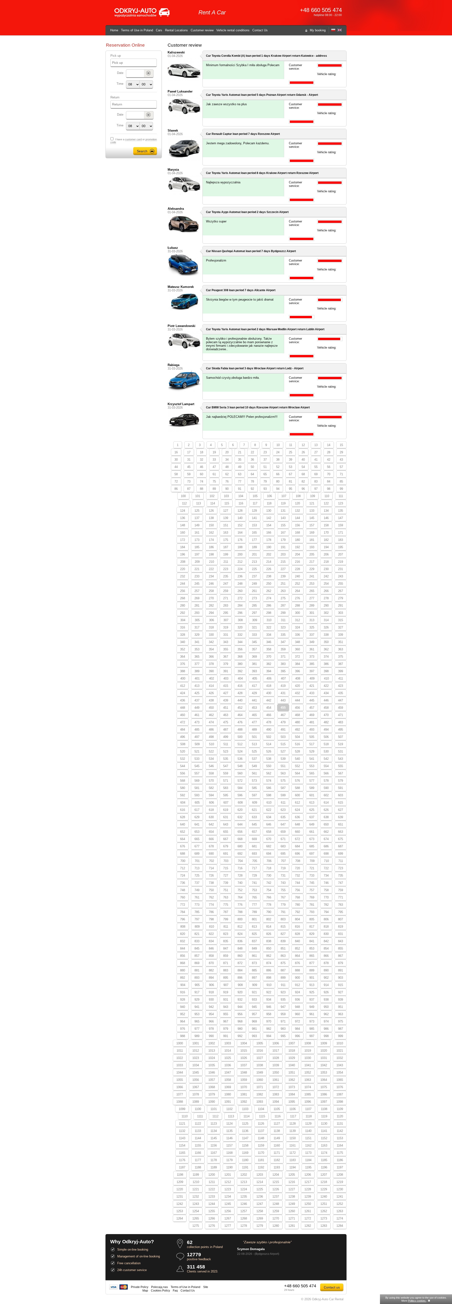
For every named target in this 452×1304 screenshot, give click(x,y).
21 (239, 452)
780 (297, 904)
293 (196, 613)
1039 (275, 1065)
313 (311, 620)
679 (225, 846)
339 (340, 634)
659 (283, 831)
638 (326, 817)
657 (254, 831)
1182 (277, 1160)
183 (340, 540)
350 (326, 642)
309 (254, 620)
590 (326, 788)
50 (252, 467)
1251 (323, 1204)
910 (268, 985)
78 (252, 481)
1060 (259, 1080)
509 (197, 744)
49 (239, 467)
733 (311, 875)
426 (211, 693)
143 (283, 518)
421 (311, 686)
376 (182, 664)
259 (225, 591)
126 (211, 510)
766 (268, 897)
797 (196, 919)
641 (196, 824)
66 (277, 474)
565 (311, 773)
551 (283, 766)
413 (196, 686)
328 (182, 634)
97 (316, 489)
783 (340, 904)
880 (182, 970)
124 (182, 510)
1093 (259, 1101)
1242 (179, 1204)
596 (240, 795)
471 (340, 715)
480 (297, 722)
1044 (179, 1072)
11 (290, 445)
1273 (323, 1218)
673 (311, 839)
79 (265, 481)
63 (239, 474)
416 (240, 686)
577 (311, 780)
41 (316, 459)
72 (176, 481)
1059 (243, 1080)
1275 (195, 1226)
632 (240, 817)
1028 (275, 1058)
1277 (227, 1226)
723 (340, 868)
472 (182, 722)
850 (268, 948)
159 (340, 525)
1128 (292, 1123)
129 (254, 510)
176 (240, 540)
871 (225, 963)
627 (340, 810)
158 (326, 525)
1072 (275, 1087)
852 (297, 948)
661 (311, 831)
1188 (198, 1167)
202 (268, 554)
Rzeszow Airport (269, 134)
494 (326, 729)
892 (182, 977)
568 (182, 780)
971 (283, 1021)
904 (182, 985)
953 (196, 1014)
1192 (261, 1167)
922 (268, 992)
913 (311, 985)
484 (182, 729)
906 (211, 985)
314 (326, 620)
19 (214, 452)
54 (303, 467)
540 (297, 759)
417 (254, 686)
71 (341, 474)
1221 (195, 1189)
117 (255, 503)
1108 (324, 1109)
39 (290, 459)
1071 (259, 1087)
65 (265, 474)
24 (277, 452)
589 (311, 788)
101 (197, 496)
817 (311, 926)
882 (211, 970)
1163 (324, 1145)
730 (268, 875)
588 (297, 788)
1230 (339, 1189)
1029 (291, 1058)
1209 (180, 1182)
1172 (292, 1153)
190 (268, 547)
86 (176, 489)
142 (268, 518)
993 (254, 1036)
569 (196, 780)
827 (283, 934)
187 (225, 547)
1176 (182, 1160)
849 (254, 948)
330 (211, 634)
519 (340, 744)
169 (311, 532)
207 (340, 554)
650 (326, 824)
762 (211, 897)
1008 (307, 1043)
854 (326, 948)
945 (254, 1007)
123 (340, 503)
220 (182, 569)
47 (214, 467)
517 (311, 744)
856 (182, 956)
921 (254, 992)
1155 (198, 1145)
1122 (198, 1123)
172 (182, 540)
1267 (227, 1218)
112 (184, 503)
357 (254, 649)
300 (297, 613)
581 (196, 788)
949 (311, 1007)
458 (326, 707)
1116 (277, 1116)
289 (311, 605)
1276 (211, 1226)
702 (211, 861)
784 (182, 912)
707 (283, 861)
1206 (307, 1174)
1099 (182, 1109)
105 (255, 496)
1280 (275, 1226)
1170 (261, 1153)
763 (225, 897)
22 (252, 452)
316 (182, 627)
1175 (340, 1153)
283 (225, 605)
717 (254, 868)
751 (225, 890)
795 (340, 912)
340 (182, 642)
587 (283, 788)
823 (225, 934)
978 (211, 1028)
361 (311, 649)
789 (254, 912)
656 (240, 831)
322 (268, 627)
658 (268, 831)
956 (240, 1014)
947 (283, 1007)
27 (316, 452)
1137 (261, 1131)
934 (268, 999)
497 (196, 737)
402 (211, 678)
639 (340, 817)
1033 (179, 1065)
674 (326, 839)
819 (340, 926)
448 (182, 707)
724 (182, 875)
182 (326, 540)
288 (297, 605)
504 (297, 737)
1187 (182, 1167)
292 (182, 613)
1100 (198, 1109)
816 (297, 926)
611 (283, 802)
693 (254, 853)
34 (227, 459)
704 (240, 861)
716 (240, 868)
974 (326, 1021)
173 (196, 540)
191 (283, 547)
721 (311, 868)
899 (283, 977)
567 (340, 773)
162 (211, 532)
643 (225, 824)
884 (240, 970)
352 (182, 649)
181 (311, 540)
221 (196, 569)
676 (182, 846)
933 (254, 999)
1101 (213, 1109)
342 (211, 642)
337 (311, 634)
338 (326, 634)
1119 (324, 1116)
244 (182, 583)
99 (341, 489)
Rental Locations (176, 30)
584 (240, 788)
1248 (275, 1204)
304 (182, 620)
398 (326, 671)
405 (254, 678)
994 (268, 1036)
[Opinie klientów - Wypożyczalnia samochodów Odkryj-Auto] (333, 30)
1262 (323, 1211)
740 (240, 883)
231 (340, 569)
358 (268, 649)
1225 (259, 1189)
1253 (179, 1211)
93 (265, 489)
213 (254, 561)
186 (211, 547)
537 (254, 759)
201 (254, 554)
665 (196, 839)
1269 (259, 1218)
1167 (213, 1153)
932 (240, 999)
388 (182, 671)
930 (211, 999)
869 (196, 963)
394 (268, 671)
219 (340, 561)
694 (268, 853)
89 (214, 489)
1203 (259, 1174)
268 (182, 598)
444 (297, 700)
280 (182, 605)
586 (268, 788)
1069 (227, 1087)
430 (268, 693)
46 (201, 467)
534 (211, 759)
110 (326, 496)
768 (297, 897)
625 (311, 810)
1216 (291, 1182)
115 (226, 503)
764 (240, 897)
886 (268, 970)
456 (297, 707)
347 (283, 642)
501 (254, 737)
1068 (211, 1087)
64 (252, 474)
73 (188, 481)
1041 (307, 1065)
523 (225, 751)
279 (340, 598)
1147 (245, 1138)
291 (340, 605)
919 (225, 992)
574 (268, 780)
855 (340, 948)
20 (227, 452)
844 (182, 948)
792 (297, 912)
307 (225, 620)
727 (225, 875)
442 (268, 700)
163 (225, 532)
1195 (308, 1167)
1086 (323, 1094)
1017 (275, 1050)
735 (340, 875)
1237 (275, 1196)
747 (340, 883)
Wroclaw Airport (265, 368)
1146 (229, 1138)
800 (240, 919)
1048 (243, 1072)
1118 (309, 1116)
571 (225, 780)
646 (268, 824)
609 (254, 802)
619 (225, 810)
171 (340, 532)
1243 (195, 1204)
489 (254, 729)
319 (225, 627)
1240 (323, 1196)
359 (283, 649)
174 (211, 540)
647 (283, 824)
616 (182, 810)
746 (326, 883)
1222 (211, 1189)
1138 (277, 1131)
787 (225, 912)
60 (201, 474)
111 (341, 496)
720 (297, 868)
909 (254, 985)
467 (283, 715)
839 (283, 941)
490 (268, 729)
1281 (291, 1226)
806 (326, 919)
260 (240, 591)
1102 (229, 1109)
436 (182, 700)
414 (211, 686)
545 (196, 766)
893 (196, 977)
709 (312, 861)
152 (240, 525)
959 (283, 1014)
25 (290, 452)
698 (326, 853)
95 (290, 489)
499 (225, 737)
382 (268, 664)
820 (182, 934)
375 (340, 656)
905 (197, 985)
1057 (211, 1080)
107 (283, 496)
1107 (308, 1109)
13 (316, 445)
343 (225, 642)
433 (311, 693)
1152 (324, 1138)
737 (196, 883)
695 (283, 853)
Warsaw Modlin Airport (281, 329)
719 (283, 868)
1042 (323, 1065)
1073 (291, 1087)
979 (225, 1028)
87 (188, 489)
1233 (211, 1196)
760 (182, 897)
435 (340, 693)
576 (297, 780)
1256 (227, 1211)
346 (268, 642)
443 (283, 700)
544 (182, 766)
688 (182, 853)
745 (311, 883)
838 (268, 941)
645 (254, 824)
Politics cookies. (417, 1300)
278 (326, 598)
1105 (277, 1109)
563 (283, 773)
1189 (213, 1167)
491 (283, 729)
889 (311, 970)
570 (211, 780)
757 (311, 890)
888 (297, 970)
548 (240, 766)
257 (196, 591)
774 (211, 904)
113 (198, 503)
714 (211, 868)
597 (254, 795)
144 (297, 518)
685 (311, 846)
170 (326, 532)
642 (211, 824)
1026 (243, 1058)
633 (254, 817)
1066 (179, 1087)
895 (225, 977)
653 (196, 831)
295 (225, 613)
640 (182, 824)
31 (188, 459)
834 (211, 941)
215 (283, 561)
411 (340, 678)
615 (340, 802)
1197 (340, 1167)
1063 (307, 1080)
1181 (261, 1160)
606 (211, 802)
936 (297, 999)
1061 (275, 1080)
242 (326, 576)
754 (268, 890)
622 (268, 810)
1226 (275, 1189)
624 (297, 810)
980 (240, 1028)
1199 (196, 1174)
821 (196, 934)
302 (326, 613)
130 (268, 510)
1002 (211, 1043)
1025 (227, 1058)
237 (254, 576)
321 (254, 627)
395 (283, 671)
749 (196, 890)
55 (316, 467)
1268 (243, 1218)
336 (297, 634)
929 (196, 999)
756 (297, 890)
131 (283, 510)
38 (277, 459)
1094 (275, 1101)
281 (196, 605)
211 (225, 561)
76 (227, 481)
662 (326, 831)
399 (340, 671)
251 (283, 583)
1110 (185, 1116)
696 (297, 853)
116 (240, 503)
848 (240, 948)
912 (297, 985)
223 (225, 569)
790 (268, 912)
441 (254, 700)
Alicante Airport (264, 290)
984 (297, 1028)
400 (182, 678)
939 (340, 999)
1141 (324, 1131)
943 (225, 1007)
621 (254, 810)
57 (341, 467)
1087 (339, 1094)
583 (225, 788)
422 (326, 686)
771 (340, 897)
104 (240, 496)
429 (254, 693)
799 (225, 919)
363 (340, 649)
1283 (323, 1226)
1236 (259, 1196)
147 (340, 518)
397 (311, 671)
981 (254, 1028)
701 (197, 861)
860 (240, 956)
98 (328, 489)
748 (182, 890)
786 (211, 912)
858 (211, 956)
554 (326, 766)
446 (326, 700)
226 (268, 569)
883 (225, 970)
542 (326, 759)
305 (197, 620)
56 (328, 467)
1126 (261, 1123)
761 (196, 897)
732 (297, 875)
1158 (245, 1145)
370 (268, 656)
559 (225, 773)
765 (254, 897)
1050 (275, 1072)
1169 (245, 1153)
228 (297, 569)
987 (340, 1028)
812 (240, 926)
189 (254, 547)
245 (196, 583)
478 (268, 722)
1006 (275, 1043)
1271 (291, 1218)
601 (311, 795)
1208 (339, 1174)
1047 (227, 1072)
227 (283, 569)
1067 (195, 1087)
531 (340, 751)
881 (196, 970)
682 (268, 846)
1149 (277, 1138)
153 (254, 525)
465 (254, 715)
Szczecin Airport (277, 212)
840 (297, 941)
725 (196, 875)
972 (297, 1021)
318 (211, 627)
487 (225, 729)
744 (297, 883)
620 (240, 810)
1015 (243, 1050)
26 (303, 452)
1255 (211, 1211)
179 (283, 540)
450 (211, 707)
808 (182, 926)
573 (254, 780)
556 (182, 773)
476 (240, 722)
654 (211, 831)
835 (225, 941)
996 (297, 1036)
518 (326, 744)
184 (182, 547)
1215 (275, 1182)
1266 (211, 1218)
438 (211, 700)
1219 (339, 1182)
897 (254, 977)
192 (297, 547)
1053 (323, 1072)
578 (326, 780)
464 (240, 715)
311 (283, 620)
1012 (195, 1050)
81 (290, 481)
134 (326, 510)
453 (254, 707)
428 (240, 693)
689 (196, 853)
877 (311, 963)
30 (176, 459)
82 (303, 481)
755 (283, 890)
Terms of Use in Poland (137, 30)
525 (254, 751)
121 (311, 503)
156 (297, 525)
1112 (215, 1116)
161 (196, 532)
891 (340, 970)
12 (303, 445)
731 (283, 875)
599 (283, 795)
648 (297, 824)
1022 (179, 1058)
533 (196, 759)
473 (196, 722)
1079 (211, 1094)
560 (240, 773)
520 (182, 751)
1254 (195, 1211)
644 (240, 824)
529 (311, 751)
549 (254, 766)
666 (211, 839)
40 (303, 459)
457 (311, 707)
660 (297, 831)
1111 (200, 1116)
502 (268, 737)
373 (311, 656)
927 (340, 992)
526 (268, 751)
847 (225, 948)
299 (283, 613)
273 (254, 598)
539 (283, 759)
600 (297, 795)
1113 (231, 1116)
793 (311, 912)
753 (254, 890)
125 (196, 510)
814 (268, 926)
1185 (324, 1160)
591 (340, 788)
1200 (211, 1174)
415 (225, 686)
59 (188, 474)
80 (277, 481)
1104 (261, 1109)
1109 (340, 1109)
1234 (227, 1196)
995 (283, 1036)
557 (196, 773)
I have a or (133, 141)
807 (340, 919)
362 (326, 649)
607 (225, 802)
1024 (211, 1058)
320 (240, 627)
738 (211, 883)
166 (268, 532)
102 (212, 496)
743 (283, 883)
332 (240, 634)
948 (297, 1007)
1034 (195, 1065)
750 (211, 890)
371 (283, 656)
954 (211, 1014)
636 (297, 817)
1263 (339, 1211)
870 (211, 963)
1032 (339, 1058)
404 (240, 678)
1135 (229, 1131)
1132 (182, 1131)
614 (326, 802)
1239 (307, 1196)
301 (311, 613)
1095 (291, 1101)
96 (303, 489)
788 (240, 912)
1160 (277, 1145)
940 (182, 1007)
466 (268, 715)
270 (211, 598)
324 (297, 627)
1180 (245, 1160)
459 (340, 707)
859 (225, 956)
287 (283, 605)
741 (254, 883)
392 (240, 671)
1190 (229, 1167)
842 (326, 941)
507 (340, 737)
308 (240, 620)
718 (268, 868)
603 (340, 795)
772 (182, 904)
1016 (259, 1050)
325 (311, 627)
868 (182, 963)
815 (283, 926)
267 (340, 591)
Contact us (332, 1287)
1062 (291, 1080)
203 (283, 554)
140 (240, 518)
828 (297, 934)
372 (297, 656)
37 (265, 459)
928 (182, 999)
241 (311, 576)
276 (297, 598)
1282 (307, 1226)
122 (326, 503)
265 (311, 591)
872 (240, 963)
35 (239, 459)
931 (225, 999)
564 (297, 773)
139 (225, 518)
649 (311, 824)
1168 (229, 1153)
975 (340, 1021)
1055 (179, 1080)
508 (182, 744)
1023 (195, 1058)
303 (340, 613)
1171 (277, 1153)
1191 (245, 1167)
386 (326, 664)
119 (283, 503)
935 (283, 999)
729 (254, 875)
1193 (277, 1167)
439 (225, 700)
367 (225, 656)
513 (254, 744)
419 (283, 686)
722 (326, 868)
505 (311, 737)
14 (328, 445)
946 (268, 1007)
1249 (291, 1204)
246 (211, 583)
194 (326, 547)
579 (340, 780)
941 (196, 1007)
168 (297, 532)
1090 (211, 1101)
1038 (259, 1065)
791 (283, 912)
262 (268, 591)
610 (268, 802)
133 (311, 510)
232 (182, 576)
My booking (318, 30)
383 (283, 664)
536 (240, 759)
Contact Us (260, 30)
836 (240, 941)
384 (297, 664)
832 (182, 941)
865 (311, 956)
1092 (243, 1101)
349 (311, 642)
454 (268, 707)
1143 (182, 1138)
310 (268, 620)
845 (196, 948)
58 (176, 474)
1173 (308, 1153)
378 (211, 664)
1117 (293, 1116)
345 (254, 642)
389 (196, 671)
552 (297, 766)
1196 (324, 1167)
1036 (227, 1065)
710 (326, 861)
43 (341, 459)
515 (283, 744)
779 (283, 904)
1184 (308, 1160)
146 (326, 518)
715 (225, 868)
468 (297, 715)
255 (340, 583)
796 (182, 919)
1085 (307, 1094)
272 (240, 598)
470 (326, 715)
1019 (307, 1050)
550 (268, 766)
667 (225, 839)
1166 (198, 1153)
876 (297, 963)
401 (197, 678)
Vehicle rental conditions (233, 30)
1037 (243, 1065)
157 (311, 525)
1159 (261, 1145)
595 (225, 795)
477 (254, 722)
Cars (159, 30)
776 (240, 904)
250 (268, 583)
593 (196, 795)
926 (326, 992)
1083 (275, 1094)
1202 (243, 1174)
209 (197, 561)
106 (269, 496)
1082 (259, 1094)
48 (227, 467)
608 (240, 802)
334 (268, 634)
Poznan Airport (276, 95)
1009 (323, 1043)
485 (196, 729)
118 (269, 503)
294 (211, 613)
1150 (292, 1138)
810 (211, 926)
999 (340, 1036)
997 (311, 1036)
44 (176, 467)
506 (326, 737)
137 (196, 518)
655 (225, 831)
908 (240, 985)
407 (283, 678)
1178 (213, 1160)
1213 (243, 1182)
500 (240, 737)
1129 (308, 1123)
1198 (180, 1174)
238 (268, 576)
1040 (291, 1065)
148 (182, 525)
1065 (339, 1080)
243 (340, 576)
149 (196, 525)
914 (326, 985)
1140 (308, 1131)
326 (326, 627)
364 (182, 656)
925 (311, 992)
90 (227, 489)
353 (196, 649)
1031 (323, 1058)
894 (211, 977)
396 (297, 671)
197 (196, 554)
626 (326, 810)
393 (254, 671)
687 (340, 846)
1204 (275, 1174)
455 (283, 707)
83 (316, 481)
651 (340, 824)
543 (340, 759)
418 (268, 686)
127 (225, 510)
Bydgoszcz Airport (283, 251)
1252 (339, 1204)
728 (240, 875)
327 (340, 627)
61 (214, 474)
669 (254, 839)
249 (254, 583)
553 (311, 766)
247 (225, 583)
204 (297, 554)
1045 (195, 1072)
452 (240, 707)
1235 (243, 1196)
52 (277, 467)
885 (254, 970)
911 (283, 985)
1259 (275, 1211)
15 (341, 445)
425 (196, 693)
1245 (227, 1204)
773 (196, 904)
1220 (179, 1189)
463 (225, 715)
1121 (182, 1123)
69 (316, 474)
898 (268, 977)
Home (114, 30)
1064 (323, 1080)
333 (254, 634)
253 (311, 583)
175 (225, 540)
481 (311, 722)
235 (225, 576)
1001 (195, 1043)
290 (326, 605)
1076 (339, 1087)
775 (225, 904)
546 (211, 766)
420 (297, 686)
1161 (292, 1145)
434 (326, 693)
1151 (308, 1138)
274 (268, 598)
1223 (227, 1189)
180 (297, 540)
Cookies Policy (160, 1290)
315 (340, 620)
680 (240, 846)
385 (311, 664)
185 (196, 547)
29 (341, 452)
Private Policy (139, 1286)
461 (196, 715)
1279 (259, 1226)
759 (340, 890)
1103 (245, 1109)
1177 (198, 1160)
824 (240, 934)
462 (211, 715)
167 (283, 532)
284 (240, 605)
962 (326, 1014)
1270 (275, 1218)
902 (326, 977)
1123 (213, 1123)
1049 (259, 1072)
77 (239, 481)
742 (268, 883)
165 (254, 532)
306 (211, 620)
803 (283, 919)
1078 (195, 1094)
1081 (243, 1094)
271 (225, 598)
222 (211, 569)
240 (297, 576)
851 (283, 948)
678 (211, 846)
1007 (291, 1043)
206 (326, 554)
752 (240, 890)
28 (328, 452)
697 (311, 853)
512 (240, 744)
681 (254, 846)
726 (211, 875)
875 (283, 963)
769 (311, 897)
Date (120, 73)
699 (340, 853)
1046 (211, 1072)
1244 (211, 1204)
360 (297, 649)
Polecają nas (159, 1286)
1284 (339, 1226)
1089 (195, 1101)
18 (201, 452)
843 (340, 941)
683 (283, 846)
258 (211, 591)
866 (326, 956)
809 (197, 926)
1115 (262, 1116)
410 (326, 678)
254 (326, 583)
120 (297, 503)
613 (311, 802)
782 (326, 904)
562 (268, 773)
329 (196, 634)
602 (326, 795)
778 (268, 904)
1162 (308, 1145)
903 (340, 977)
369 (254, 656)
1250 (307, 1204)
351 (340, 642)
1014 (227, 1050)
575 (283, 780)
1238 (291, 1196)
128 (240, 510)
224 (240, 569)
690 (211, 853)
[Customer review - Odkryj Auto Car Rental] (340, 30)
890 (326, 970)
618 (211, 810)
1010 (339, 1043)
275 (283, 598)
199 (225, 554)
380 (240, 664)
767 (283, 897)
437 (196, 700)
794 (326, 912)
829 (311, 934)
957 (254, 1014)
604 (182, 802)
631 (225, 817)
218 (326, 561)
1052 (307, 1072)
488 (240, 729)
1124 (229, 1123)
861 (254, 956)
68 (303, 474)
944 (240, 1007)
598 (268, 795)
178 (268, 540)
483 (340, 722)
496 (182, 737)
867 (340, 956)
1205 (291, 1174)
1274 (339, 1218)
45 (188, 467)
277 (311, 598)
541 (311, 759)
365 (196, 656)
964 (182, 1021)
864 (297, 956)
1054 (339, 1072)
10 (278, 445)
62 (227, 474)
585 (254, 788)
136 (182, 518)
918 (211, 992)
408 (297, 678)
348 (297, 642)
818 (326, 926)
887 (283, 970)
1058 (227, 1080)
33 (214, 459)
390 (211, 671)
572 (240, 780)
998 (326, 1036)
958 (268, 1014)
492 (297, 729)
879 (340, 963)
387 (340, 664)
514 (268, 744)
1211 (212, 1182)
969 (254, 1021)
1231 (179, 1196)
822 (211, 934)
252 (297, 583)
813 (254, 926)
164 (240, 532)
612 (297, 802)
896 (240, 977)
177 (254, 540)
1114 (246, 1116)
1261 (307, 1211)
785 (196, 912)
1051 (291, 1072)
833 (196, 941)
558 (211, 773)
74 (201, 481)
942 (211, 1007)
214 (268, 561)
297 (254, 613)
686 (326, 846)
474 (211, 722)
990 (211, 1036)
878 (326, 963)
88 (201, 489)
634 (268, 817)
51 (265, 467)
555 (340, 766)
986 (326, 1028)
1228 (307, 1189)
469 (311, 715)
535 (225, 759)
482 (326, 722)
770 (326, 897)
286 (268, 605)
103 (226, 496)
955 (225, 1014)
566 (326, 773)
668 (240, 839)
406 (268, 678)
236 (240, 576)
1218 (323, 1182)
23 (265, 452)
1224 (243, 1189)
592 (182, 795)
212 (240, 561)
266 (326, 591)
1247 (259, 1204)
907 (225, 985)
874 (268, 963)
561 (254, 773)
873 (254, 963)
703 (225, 861)
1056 (195, 1080)
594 (211, 795)
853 (311, 948)
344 (240, 642)
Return (114, 97)
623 (283, 810)
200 (240, 554)
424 (182, 693)
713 (196, 868)
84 (328, 481)
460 (182, 715)
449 (196, 707)
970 (268, 1021)
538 (268, 759)
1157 (229, 1145)
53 (290, 467)
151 (225, 525)
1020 (323, 1050)
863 (283, 956)
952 (182, 1014)
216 (297, 561)
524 (240, 751)
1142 (340, 1131)
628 (182, 817)
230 (326, 569)
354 (211, 649)
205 (311, 554)
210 (211, 561)
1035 (211, 1065)
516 (297, 744)
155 (283, 525)
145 (311, 518)
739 (225, 883)
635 (283, 817)
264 (297, 591)
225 (254, 569)
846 (211, 948)
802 (268, 919)
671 (283, 839)
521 (196, 751)
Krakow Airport (281, 55)
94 (277, 489)
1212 (227, 1182)
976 (182, 1028)
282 (211, 605)
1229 (323, 1189)
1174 (324, 1153)
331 (225, 634)
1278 (243, 1226)
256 (182, 591)
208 (182, 561)
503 (283, 737)
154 (268, 525)
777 (254, 904)
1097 (323, 1101)
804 (297, 919)
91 (239, 489)
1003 (227, 1043)
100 (183, 496)
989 (196, 1036)
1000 (179, 1043)
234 (211, 576)
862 (268, 956)
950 (326, 1007)
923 (283, 992)
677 (196, 846)
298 (268, 613)
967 (225, 1021)
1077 (179, 1094)
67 (290, 474)
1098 (339, 1101)
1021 (339, 1050)
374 (326, 656)
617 (196, 810)
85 (341, 481)
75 (214, 481)
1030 (307, 1058)
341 (196, 642)
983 (283, 1028)
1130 (324, 1123)
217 (311, 561)
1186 (340, 1160)
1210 (196, 1182)
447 (340, 700)
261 (254, 591)
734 (326, 875)
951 (340, 1007)
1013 (211, 1050)
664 (182, 839)
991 (225, 1036)
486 (211, 729)
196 (182, 554)
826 (268, 934)
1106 (292, 1109)
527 (283, 751)
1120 (340, 1116)
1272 (307, 1218)
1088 (179, 1101)
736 (182, 883)
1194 (292, 1167)
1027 (259, 1058)
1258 (259, 1211)
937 (311, 999)
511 (225, 744)
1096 (307, 1101)
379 (225, 664)
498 (211, 737)
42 (328, 459)
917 (196, 992)
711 (340, 861)
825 (254, 934)
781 (311, 904)
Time (120, 83)
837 (254, 941)
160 (182, 532)
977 (196, 1028)
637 (311, 817)
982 (268, 1028)
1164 (340, 1145)
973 (311, 1021)
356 (240, 649)
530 (326, 751)
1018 (291, 1050)
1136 (245, 1131)
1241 (339, 1196)
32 (201, 459)
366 (211, 656)
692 (240, 853)
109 (312, 496)
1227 (291, 1189)
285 (254, 605)
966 (211, 1021)
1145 (213, 1138)
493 (311, 729)
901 (311, 977)
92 (252, 489)
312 (297, 620)
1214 (259, 1182)
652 (182, 831)
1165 (182, 1153)
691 (225, 853)
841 (311, 941)
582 (211, 788)
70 (328, 474)
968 (240, 1021)
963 (340, 1014)
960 (297, 1014)
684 (297, 846)
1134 (213, 1131)
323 (283, 627)
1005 (259, 1043)
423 (340, 686)
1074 (307, 1087)
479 (283, 722)
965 (196, 1021)
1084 (291, 1094)
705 (254, 861)
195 (340, 547)
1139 (292, 1131)
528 (297, 751)
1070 (243, 1087)
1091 (227, 1101)
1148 (261, 1138)
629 (196, 817)
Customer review (202, 30)
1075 (323, 1087)
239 (283, 576)
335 (283, 634)
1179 (229, 1160)
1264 (179, 1218)
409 (312, 678)
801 (254, 919)
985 (311, 1028)
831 (340, 934)
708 (297, 861)
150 (211, 525)
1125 (245, 1123)
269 (196, 598)
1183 (292, 1160)
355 (225, 649)
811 (225, 926)
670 (268, 839)
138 (211, 518)
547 (225, 766)
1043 (339, 1065)
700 (182, 861)
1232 (195, 1196)
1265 (195, 1218)
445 (311, 700)
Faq (175, 1290)
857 (196, 956)
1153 (340, 1138)
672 (297, 839)
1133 (198, 1131)
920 (240, 992)
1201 (227, 1174)
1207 (323, 1174)
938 (326, 999)
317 (196, 627)
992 (240, 1036)
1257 (243, 1211)
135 (340, 510)
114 (212, 503)
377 (196, 664)
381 (254, 664)
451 (225, 707)
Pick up (115, 55)
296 (240, 613)
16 (176, 452)
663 (340, 831)
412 (182, 686)
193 (311, 547)
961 (311, 1014)
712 (182, 868)
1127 (277, 1123)
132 (297, 510)
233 (196, 576)
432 (297, 693)
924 (297, 992)
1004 (243, 1043)
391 (225, 671)
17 (188, 452)
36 (252, 459)
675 (340, 839)
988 (182, 1036)
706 (268, 861)
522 (211, 751)
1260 (291, 1211)
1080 (227, 1094)
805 (311, 919)
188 (240, 547)
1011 (180, 1050)
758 (326, 890)
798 (211, 919)
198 (211, 554)
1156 (213, 1145)
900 (297, 977)
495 (340, 729)
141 (254, 518)
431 (283, 693)
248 (240, 583)
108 (298, 496)
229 (311, 569)
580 (182, 788)
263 (283, 591)
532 (182, 759)
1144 (198, 1138)
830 (326, 934)
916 (182, 992)
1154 (182, 1145)
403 (225, 678)
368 (240, 656)
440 (240, 700)
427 (225, 693)
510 (211, 744)
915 (340, 985)
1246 (243, 1204)
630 (211, 817)
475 (225, 722)
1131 (340, 1123)
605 (197, 802)
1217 (307, 1182)
